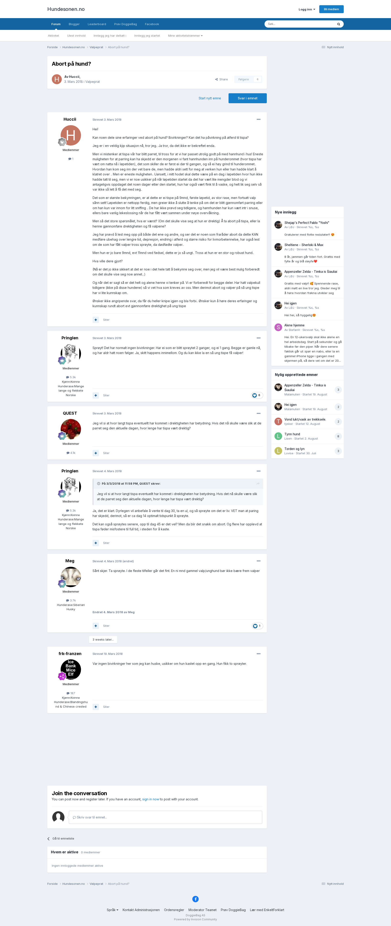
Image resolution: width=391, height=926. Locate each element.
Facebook (152, 24)
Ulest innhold (76, 35)
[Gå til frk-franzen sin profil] (71, 669)
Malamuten (292, 394)
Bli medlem (331, 9)
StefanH (294, 330)
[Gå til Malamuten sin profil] (278, 387)
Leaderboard (97, 24)
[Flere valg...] (258, 119)
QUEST (70, 413)
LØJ (291, 227)
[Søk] (339, 24)
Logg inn (306, 9)
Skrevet (308, 227)
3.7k (72, 600)
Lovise (288, 453)
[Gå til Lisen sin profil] (278, 436)
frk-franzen (70, 653)
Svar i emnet (247, 98)
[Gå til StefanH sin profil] (278, 327)
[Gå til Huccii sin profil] (57, 79)
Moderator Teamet (202, 910)
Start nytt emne (210, 98)
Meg (69, 560)
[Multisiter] (96, 320)
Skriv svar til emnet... (91, 817)
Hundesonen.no (66, 9)
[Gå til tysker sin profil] (278, 421)
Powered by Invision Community (195, 919)
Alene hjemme (294, 325)
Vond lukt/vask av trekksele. (305, 419)
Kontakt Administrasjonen (141, 910)
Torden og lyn (294, 449)
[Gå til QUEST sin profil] (71, 429)
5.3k (72, 377)
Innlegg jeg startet (147, 35)
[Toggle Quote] (99, 483)
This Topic (320, 24)
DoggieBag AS (195, 915)
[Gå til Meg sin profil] (71, 577)
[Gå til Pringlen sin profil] (71, 354)
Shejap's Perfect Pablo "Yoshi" (306, 223)
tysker (288, 424)
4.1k (72, 453)
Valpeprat (92, 82)
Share (223, 79)
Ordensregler (174, 910)
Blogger (74, 24)
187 (72, 693)
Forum (56, 24)
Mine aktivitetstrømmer (184, 35)
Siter (106, 319)
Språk (112, 910)
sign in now (150, 799)
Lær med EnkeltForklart (267, 910)
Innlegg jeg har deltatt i (110, 35)
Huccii (74, 77)
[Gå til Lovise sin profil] (278, 451)
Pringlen (70, 337)
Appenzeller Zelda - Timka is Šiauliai (310, 271)
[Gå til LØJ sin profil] (278, 225)
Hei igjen (290, 303)
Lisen (288, 438)
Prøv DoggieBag (125, 24)
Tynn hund (292, 434)
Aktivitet (53, 35)
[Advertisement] (157, 749)
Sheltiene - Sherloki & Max (303, 245)
